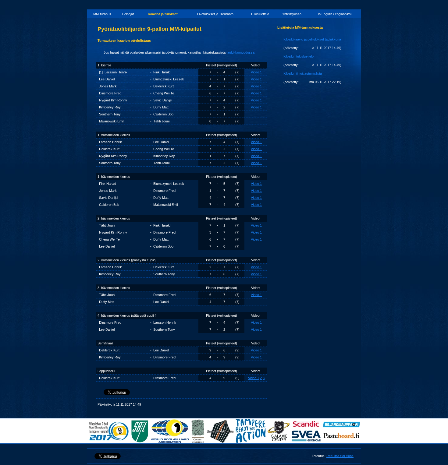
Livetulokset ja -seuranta (215, 14)
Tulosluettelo (260, 14)
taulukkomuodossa (240, 52)
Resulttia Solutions (340, 456)
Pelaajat (128, 14)
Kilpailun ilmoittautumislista (302, 73)
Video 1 (256, 72)
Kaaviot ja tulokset (163, 14)
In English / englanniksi (334, 14)
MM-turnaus (102, 14)
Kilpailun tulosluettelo (298, 56)
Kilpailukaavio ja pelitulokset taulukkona (312, 39)
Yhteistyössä (291, 14)
